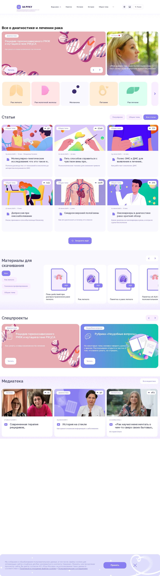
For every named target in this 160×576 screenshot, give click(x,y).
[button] (93, 70)
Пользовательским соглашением (73, 568)
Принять (115, 565)
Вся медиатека (149, 381)
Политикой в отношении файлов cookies (38, 568)
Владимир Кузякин (30, 154)
